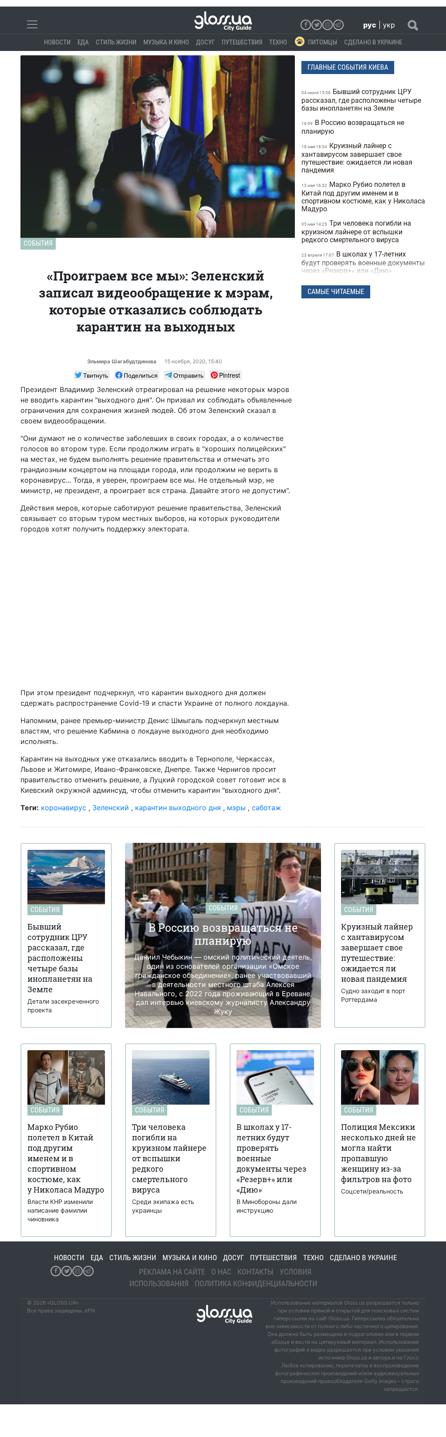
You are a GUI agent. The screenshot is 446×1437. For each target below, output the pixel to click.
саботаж (266, 807)
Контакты (255, 1271)
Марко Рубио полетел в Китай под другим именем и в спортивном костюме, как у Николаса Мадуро (363, 196)
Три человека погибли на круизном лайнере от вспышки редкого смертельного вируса (356, 231)
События (38, 243)
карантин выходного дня (178, 807)
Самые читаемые (335, 291)
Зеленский (110, 807)
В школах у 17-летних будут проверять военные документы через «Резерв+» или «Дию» (363, 262)
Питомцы (322, 42)
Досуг (205, 42)
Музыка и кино (166, 42)
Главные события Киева (347, 67)
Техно (278, 42)
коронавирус (63, 807)
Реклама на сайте (172, 1271)
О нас (221, 1271)
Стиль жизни (116, 42)
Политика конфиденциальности (256, 1283)
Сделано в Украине (373, 42)
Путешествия (242, 42)
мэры (236, 807)
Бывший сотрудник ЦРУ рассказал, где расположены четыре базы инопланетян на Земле (361, 100)
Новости (57, 42)
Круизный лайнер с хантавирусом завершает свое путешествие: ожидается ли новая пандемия (356, 158)
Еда (83, 42)
